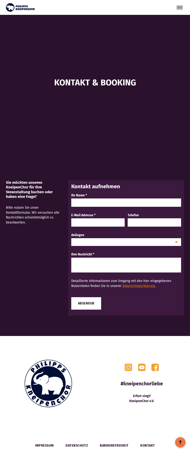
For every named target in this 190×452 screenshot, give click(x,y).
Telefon (133, 215)
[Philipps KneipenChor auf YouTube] (141, 367)
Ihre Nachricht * (82, 254)
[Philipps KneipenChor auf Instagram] (128, 367)
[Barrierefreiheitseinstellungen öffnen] (180, 442)
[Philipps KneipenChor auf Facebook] (155, 367)
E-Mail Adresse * (83, 215)
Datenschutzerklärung (138, 286)
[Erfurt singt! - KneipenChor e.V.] (20, 7)
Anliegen (77, 235)
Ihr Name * (79, 195)
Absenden (86, 303)
